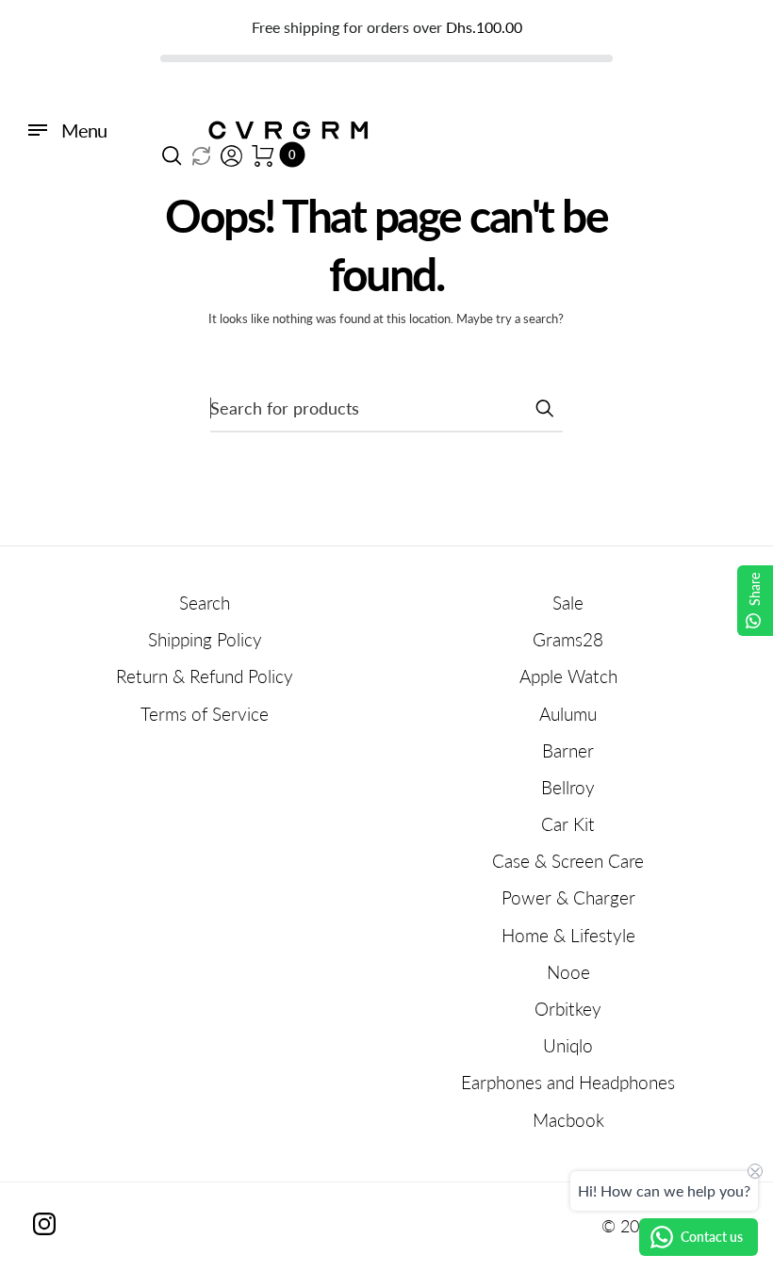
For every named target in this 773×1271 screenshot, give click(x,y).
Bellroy (568, 787)
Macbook (568, 1120)
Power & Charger (568, 897)
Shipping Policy (205, 639)
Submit (544, 408)
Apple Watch (568, 676)
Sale (568, 602)
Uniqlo (568, 1045)
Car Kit (568, 824)
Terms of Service (204, 714)
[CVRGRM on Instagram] (44, 1224)
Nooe (568, 972)
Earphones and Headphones (568, 1082)
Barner (568, 750)
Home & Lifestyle (568, 935)
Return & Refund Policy (204, 676)
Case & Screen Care (568, 861)
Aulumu (568, 714)
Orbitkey (568, 1008)
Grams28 (568, 639)
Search (204, 602)
